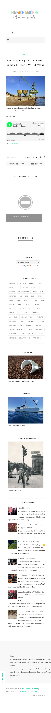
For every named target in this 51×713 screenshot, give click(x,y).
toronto (35, 313)
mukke (31, 283)
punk (11, 300)
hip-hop (37, 304)
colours (12, 325)
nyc (20, 296)
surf (39, 308)
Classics (20, 329)
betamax (12, 283)
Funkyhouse (13, 334)
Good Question (24, 508)
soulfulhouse (24, 338)
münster (12, 296)
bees (23, 334)
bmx (31, 317)
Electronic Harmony (19, 217)
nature (12, 304)
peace (22, 321)
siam (41, 292)
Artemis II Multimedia (26, 558)
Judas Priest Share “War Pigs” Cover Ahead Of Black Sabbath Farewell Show (32, 595)
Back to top (38, 695)
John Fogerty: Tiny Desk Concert (31, 575)
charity (29, 329)
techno (12, 292)
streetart (34, 288)
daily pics (22, 283)
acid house (13, 317)
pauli (11, 308)
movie (35, 292)
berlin (34, 300)
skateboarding (23, 292)
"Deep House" (31, 321)
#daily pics (39, 329)
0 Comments (11, 157)
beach (11, 313)
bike (26, 296)
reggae (25, 288)
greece (28, 304)
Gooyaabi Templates (28, 692)
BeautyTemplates (30, 689)
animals (24, 317)
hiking (38, 325)
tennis (11, 329)
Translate (35, 266)
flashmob (29, 325)
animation (20, 308)
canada (31, 334)
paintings (12, 321)
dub (32, 296)
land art (40, 334)
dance (18, 300)
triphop (36, 338)
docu (11, 288)
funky (20, 304)
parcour (30, 308)
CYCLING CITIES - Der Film (28, 541)
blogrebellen (13, 143)
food (42, 321)
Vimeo (39, 296)
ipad (20, 325)
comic (26, 300)
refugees (12, 338)
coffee (26, 313)
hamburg (39, 317)
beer (18, 313)
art (18, 288)
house (39, 283)
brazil (25, 54)
